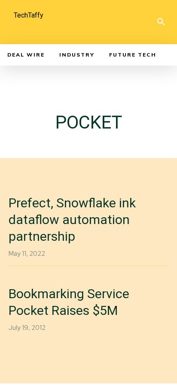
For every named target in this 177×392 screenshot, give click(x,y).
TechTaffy (28, 15)
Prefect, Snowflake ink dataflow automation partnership (72, 219)
